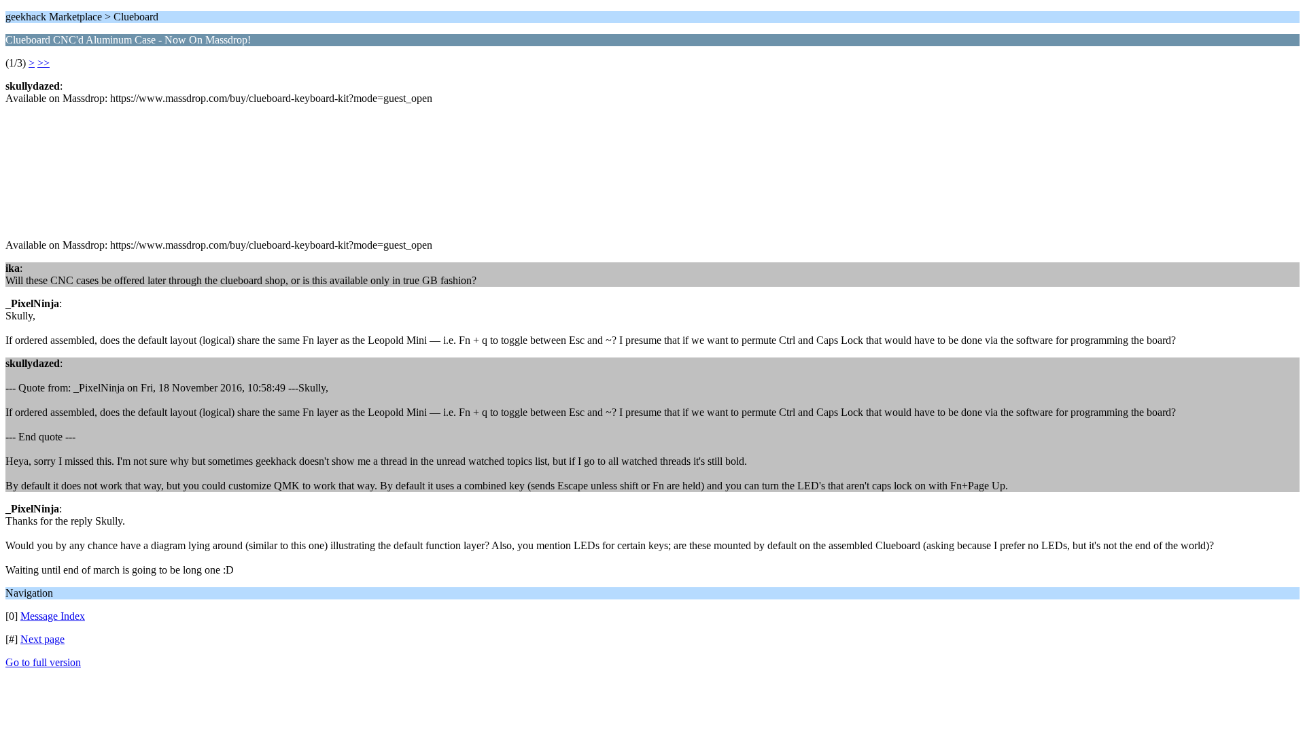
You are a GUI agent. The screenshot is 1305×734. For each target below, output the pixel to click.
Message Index (52, 616)
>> (43, 63)
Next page (42, 639)
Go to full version (43, 662)
